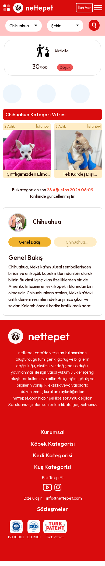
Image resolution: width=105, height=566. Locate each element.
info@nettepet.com (64, 498)
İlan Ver (84, 7)
